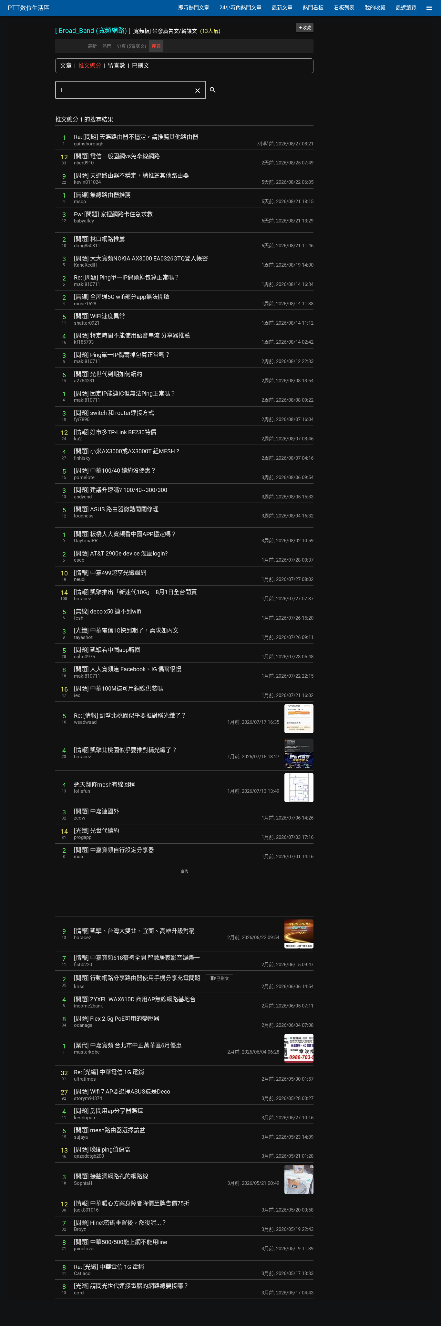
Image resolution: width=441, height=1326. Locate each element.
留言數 (116, 65)
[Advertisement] (184, 893)
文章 (66, 65)
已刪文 (140, 65)
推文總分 (89, 65)
